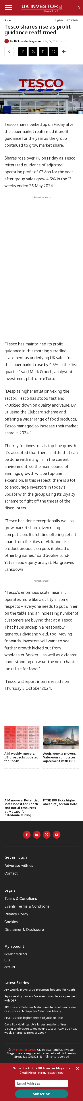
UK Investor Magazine (27, 41)
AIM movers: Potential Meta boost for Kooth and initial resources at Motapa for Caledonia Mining (21, 807)
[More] (63, 51)
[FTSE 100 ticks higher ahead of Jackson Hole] (61, 784)
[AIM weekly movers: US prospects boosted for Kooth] (22, 737)
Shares (7, 20)
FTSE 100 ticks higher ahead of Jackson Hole (60, 802)
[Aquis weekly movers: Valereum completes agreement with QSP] (61, 737)
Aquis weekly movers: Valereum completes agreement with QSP (59, 757)
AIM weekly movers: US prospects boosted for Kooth (21, 757)
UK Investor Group (24, 1050)
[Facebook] (22, 51)
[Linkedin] (37, 835)
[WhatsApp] (53, 51)
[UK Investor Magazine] (7, 41)
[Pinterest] (43, 51)
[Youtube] (56, 835)
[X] (33, 51)
